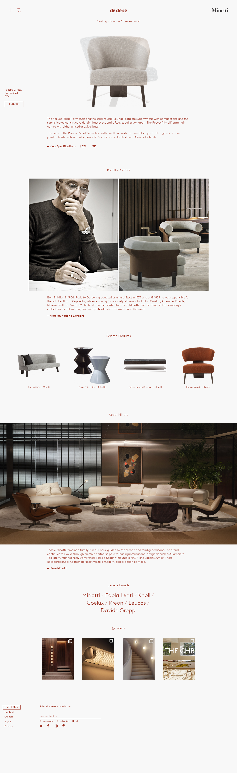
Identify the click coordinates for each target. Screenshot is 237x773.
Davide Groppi (119, 610)
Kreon (116, 602)
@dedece (118, 628)
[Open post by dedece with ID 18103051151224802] (98, 659)
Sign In (8, 721)
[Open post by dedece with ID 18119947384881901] (179, 659)
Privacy (9, 726)
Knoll (144, 595)
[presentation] (64, 69)
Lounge (115, 21)
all (76, 721)
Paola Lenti (119, 595)
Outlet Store (12, 707)
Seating (102, 21)
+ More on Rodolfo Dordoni (65, 315)
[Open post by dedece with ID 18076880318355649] (58, 659)
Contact (9, 712)
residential (64, 721)
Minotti (134, 305)
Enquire (14, 104)
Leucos (137, 602)
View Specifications (61, 146)
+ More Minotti (57, 568)
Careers (9, 716)
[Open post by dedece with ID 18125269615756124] (139, 659)
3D (93, 146)
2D (83, 146)
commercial (48, 721)
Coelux (95, 602)
